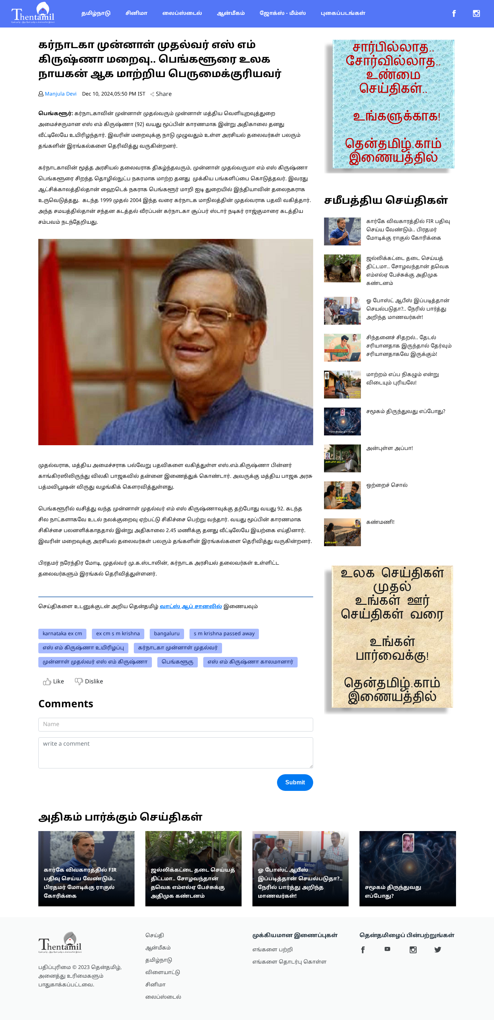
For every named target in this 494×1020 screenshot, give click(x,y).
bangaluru (167, 634)
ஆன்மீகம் (231, 13)
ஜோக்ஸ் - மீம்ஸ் (283, 13)
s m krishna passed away (224, 634)
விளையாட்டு (162, 973)
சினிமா (136, 13)
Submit (295, 782)
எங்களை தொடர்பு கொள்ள (289, 962)
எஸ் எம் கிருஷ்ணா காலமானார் (250, 662)
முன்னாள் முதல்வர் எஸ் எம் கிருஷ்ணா (95, 662)
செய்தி (154, 936)
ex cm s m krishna (118, 634)
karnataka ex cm (62, 634)
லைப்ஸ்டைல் (182, 13)
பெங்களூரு (177, 662)
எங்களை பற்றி (272, 950)
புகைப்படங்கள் (343, 13)
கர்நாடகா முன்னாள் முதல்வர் (178, 648)
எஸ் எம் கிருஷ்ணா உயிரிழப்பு (83, 648)
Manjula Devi (61, 94)
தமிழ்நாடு (96, 13)
